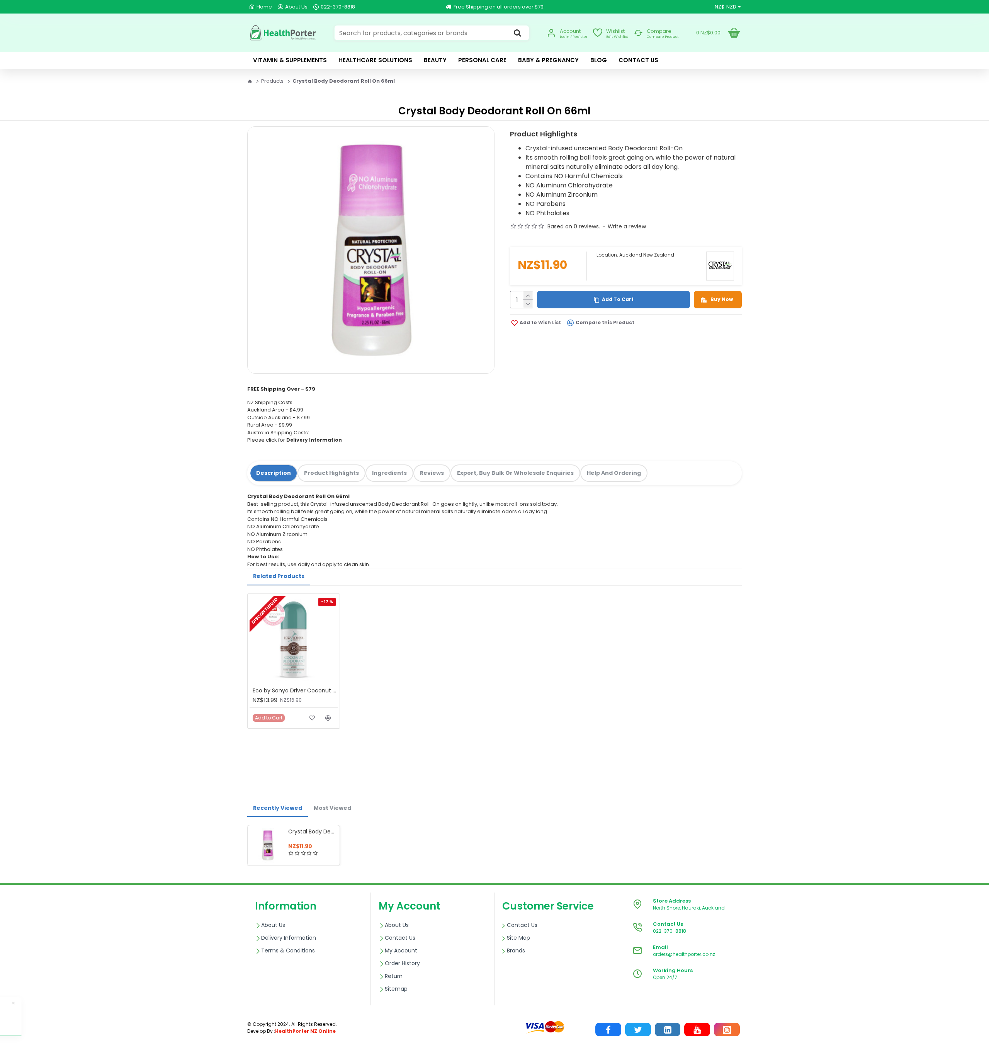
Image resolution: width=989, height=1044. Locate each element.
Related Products (278, 576)
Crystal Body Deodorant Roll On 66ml (312, 831)
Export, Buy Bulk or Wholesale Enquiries (515, 473)
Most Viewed (332, 808)
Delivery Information (314, 440)
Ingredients (389, 473)
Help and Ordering (614, 473)
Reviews (432, 473)
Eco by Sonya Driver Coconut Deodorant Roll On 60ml (295, 690)
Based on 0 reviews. (573, 226)
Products (272, 81)
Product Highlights (331, 473)
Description (273, 473)
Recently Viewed (277, 808)
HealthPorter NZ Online (305, 1031)
